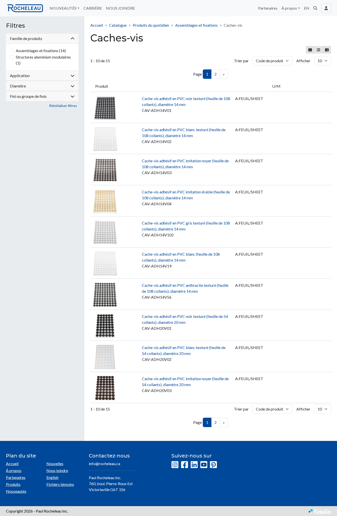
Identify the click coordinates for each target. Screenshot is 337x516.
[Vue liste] (318, 50)
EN (306, 8)
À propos (13, 470)
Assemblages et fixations (196, 25)
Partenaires (268, 8)
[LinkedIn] (194, 465)
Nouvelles (54, 463)
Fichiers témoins (60, 484)
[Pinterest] (213, 465)
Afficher (303, 60)
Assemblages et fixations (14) (41, 50)
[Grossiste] (326, 50)
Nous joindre (57, 470)
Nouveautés (16, 491)
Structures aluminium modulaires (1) (43, 60)
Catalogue (118, 25)
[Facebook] (184, 465)
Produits (13, 484)
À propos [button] (289, 8)
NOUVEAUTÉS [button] (63, 8)
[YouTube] (203, 465)
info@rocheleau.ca (104, 463)
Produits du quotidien (151, 25)
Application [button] (20, 75)
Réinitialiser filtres (63, 105)
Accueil (96, 25)
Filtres (15, 25)
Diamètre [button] (18, 85)
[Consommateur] (310, 50)
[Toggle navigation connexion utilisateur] (326, 8)
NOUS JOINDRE (120, 8)
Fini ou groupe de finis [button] (28, 96)
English (52, 477)
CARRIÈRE (92, 8)
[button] (315, 8)
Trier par (241, 60)
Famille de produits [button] (26, 38)
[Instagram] (174, 465)
